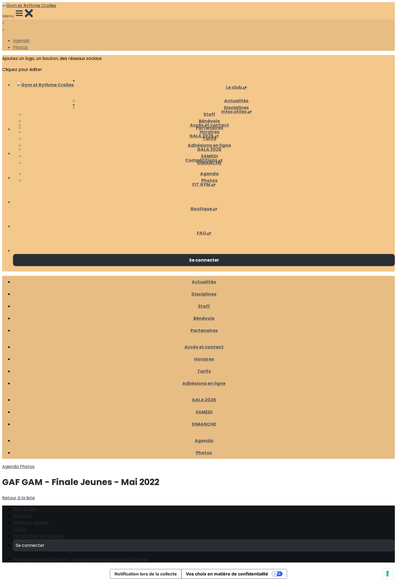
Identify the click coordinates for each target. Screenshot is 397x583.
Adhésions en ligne (209, 145)
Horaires (209, 132)
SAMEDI (209, 156)
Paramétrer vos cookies (38, 536)
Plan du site (25, 509)
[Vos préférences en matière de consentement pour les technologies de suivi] (387, 573)
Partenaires (204, 330)
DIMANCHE (204, 424)
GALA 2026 (209, 149)
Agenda (21, 41)
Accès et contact (209, 125)
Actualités (236, 101)
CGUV (19, 529)
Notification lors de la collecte (146, 574)
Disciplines (203, 294)
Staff (209, 114)
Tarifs (204, 371)
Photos (20, 47)
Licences (22, 516)
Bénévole (209, 121)
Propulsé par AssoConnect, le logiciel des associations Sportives (80, 559)
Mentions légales (31, 522)
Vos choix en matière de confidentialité (227, 574)
